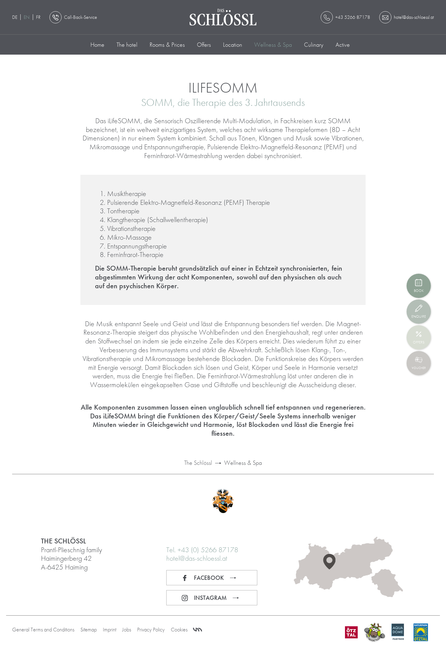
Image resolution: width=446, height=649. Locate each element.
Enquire (418, 316)
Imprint (109, 629)
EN (27, 17)
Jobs (126, 629)
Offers (204, 45)
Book (419, 290)
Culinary (313, 45)
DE (14, 17)
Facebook (209, 578)
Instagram (210, 598)
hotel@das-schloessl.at (196, 558)
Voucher (419, 368)
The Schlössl (198, 462)
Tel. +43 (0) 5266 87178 (202, 549)
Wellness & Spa (273, 45)
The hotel (127, 45)
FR (38, 17)
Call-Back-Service (80, 17)
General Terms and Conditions (43, 629)
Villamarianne (197, 630)
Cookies (179, 629)
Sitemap (88, 629)
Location (232, 45)
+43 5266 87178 (352, 17)
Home (97, 45)
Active (343, 45)
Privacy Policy (151, 629)
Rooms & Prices (167, 45)
